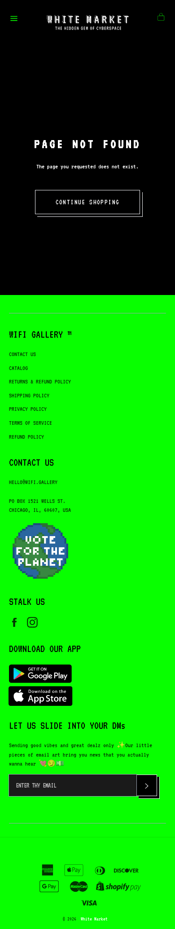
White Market (94, 918)
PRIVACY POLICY (28, 408)
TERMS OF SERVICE (30, 422)
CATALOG (18, 368)
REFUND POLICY (26, 436)
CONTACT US (22, 354)
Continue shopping (88, 202)
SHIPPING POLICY (29, 395)
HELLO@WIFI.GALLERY (33, 482)
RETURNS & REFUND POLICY (40, 381)
